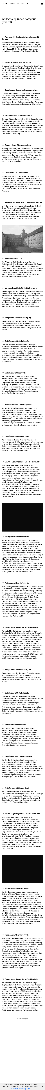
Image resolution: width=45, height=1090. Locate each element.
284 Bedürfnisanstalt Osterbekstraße (15, 341)
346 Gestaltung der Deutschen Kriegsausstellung (19, 90)
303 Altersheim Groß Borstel (12, 258)
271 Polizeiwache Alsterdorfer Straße (15, 583)
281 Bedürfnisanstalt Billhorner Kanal (15, 436)
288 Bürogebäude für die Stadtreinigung (16, 318)
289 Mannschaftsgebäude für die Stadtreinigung (19, 288)
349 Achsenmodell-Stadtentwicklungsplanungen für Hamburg (20, 38)
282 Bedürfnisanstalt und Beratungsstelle (17, 405)
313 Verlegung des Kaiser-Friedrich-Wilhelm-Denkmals (22, 202)
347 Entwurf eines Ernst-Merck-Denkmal (16, 62)
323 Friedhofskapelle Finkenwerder (15, 173)
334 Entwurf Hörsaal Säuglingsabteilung (16, 145)
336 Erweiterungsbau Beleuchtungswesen (17, 115)
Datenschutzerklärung (18, 1088)
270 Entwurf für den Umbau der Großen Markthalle (20, 627)
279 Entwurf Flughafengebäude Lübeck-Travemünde (21, 462)
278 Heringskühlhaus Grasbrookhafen (15, 537)
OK (29, 1088)
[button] (42, 3)
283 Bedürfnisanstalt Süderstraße (14, 373)
